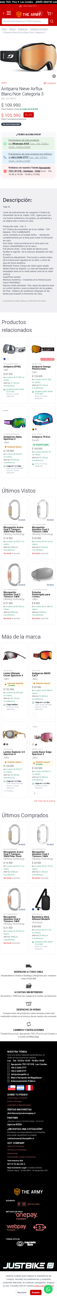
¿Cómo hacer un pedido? (17, 1098)
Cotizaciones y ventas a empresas (21, 1157)
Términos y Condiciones (16, 1150)
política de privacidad (44, 1285)
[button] (28, 57)
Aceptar (36, 1292)
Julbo (4, 82)
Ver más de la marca (44, 800)
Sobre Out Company (15, 1146)
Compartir (51, 83)
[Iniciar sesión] (40, 13)
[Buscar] (51, 21)
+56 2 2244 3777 (30, 6)
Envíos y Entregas (14, 1101)
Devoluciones (12, 1153)
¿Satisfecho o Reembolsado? (19, 1105)
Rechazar (21, 1292)
